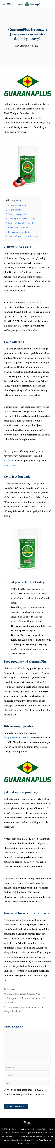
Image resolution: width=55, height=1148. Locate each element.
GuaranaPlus (33, 993)
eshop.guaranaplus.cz (14, 737)
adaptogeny (9, 465)
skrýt (17, 200)
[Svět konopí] (29, 4)
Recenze (11, 989)
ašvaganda (9, 460)
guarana (22, 993)
